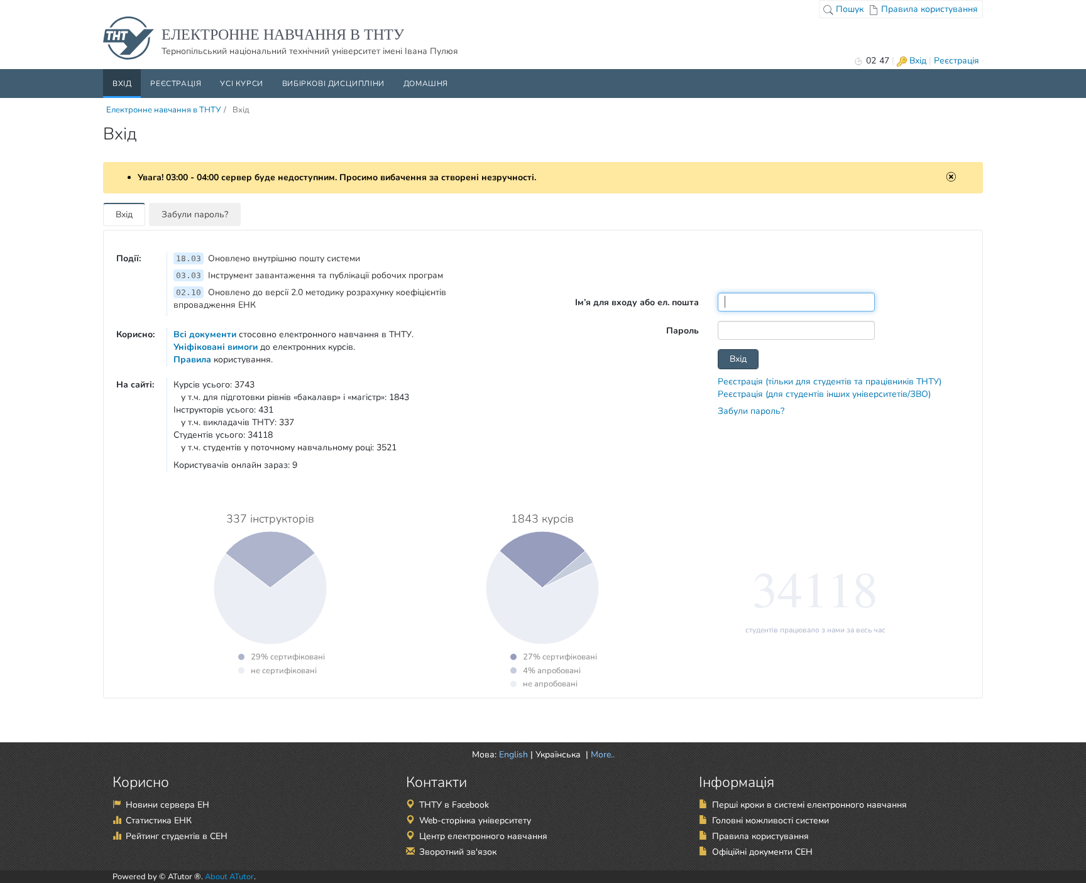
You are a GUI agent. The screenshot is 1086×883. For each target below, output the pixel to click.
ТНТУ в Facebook (454, 805)
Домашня (425, 84)
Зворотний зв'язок (457, 852)
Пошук (848, 9)
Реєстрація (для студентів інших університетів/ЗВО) (824, 394)
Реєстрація (956, 61)
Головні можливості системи (770, 820)
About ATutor (229, 876)
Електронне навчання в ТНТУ (163, 110)
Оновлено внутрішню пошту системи (268, 258)
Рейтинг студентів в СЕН (177, 836)
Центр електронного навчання (483, 836)
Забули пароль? (195, 214)
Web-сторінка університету (475, 820)
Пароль (682, 331)
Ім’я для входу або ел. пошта (637, 302)
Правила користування (928, 9)
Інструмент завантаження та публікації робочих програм (309, 275)
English (513, 755)
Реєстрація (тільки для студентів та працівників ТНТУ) (829, 381)
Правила (192, 360)
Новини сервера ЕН (167, 805)
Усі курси (241, 84)
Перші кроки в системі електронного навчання (809, 805)
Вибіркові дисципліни (333, 84)
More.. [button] (601, 755)
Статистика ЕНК (159, 820)
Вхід (916, 61)
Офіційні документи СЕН (762, 852)
